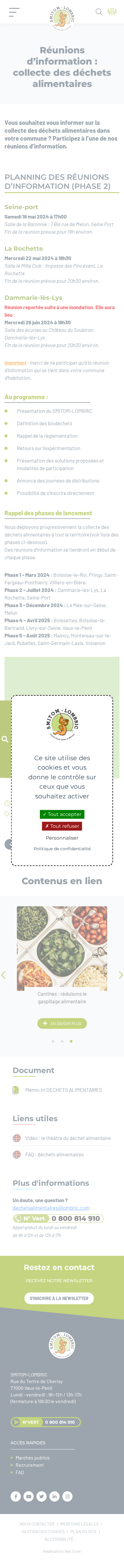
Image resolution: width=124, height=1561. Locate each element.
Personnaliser (62, 838)
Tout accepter (64, 814)
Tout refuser (64, 826)
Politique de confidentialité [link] (62, 848)
